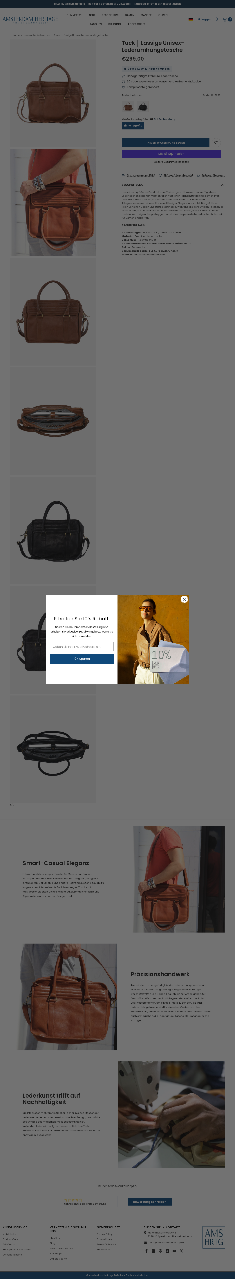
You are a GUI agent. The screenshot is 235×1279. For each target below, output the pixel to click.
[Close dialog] (184, 599)
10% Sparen (82, 659)
